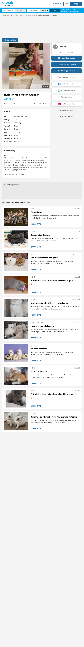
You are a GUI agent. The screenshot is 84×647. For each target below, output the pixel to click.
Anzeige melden (67, 110)
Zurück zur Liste (10, 40)
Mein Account (73, 12)
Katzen (22, 15)
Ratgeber (64, 12)
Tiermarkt (15, 15)
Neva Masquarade (31, 15)
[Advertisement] (64, 133)
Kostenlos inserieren (68, 9)
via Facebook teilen (68, 84)
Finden (55, 10)
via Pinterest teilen (68, 104)
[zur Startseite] (8, 3)
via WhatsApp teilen (68, 91)
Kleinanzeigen (7, 15)
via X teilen (68, 97)
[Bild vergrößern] (26, 66)
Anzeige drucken (67, 116)
